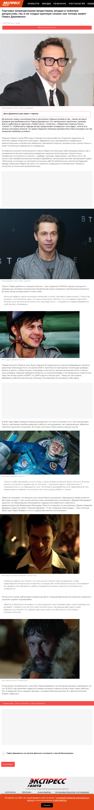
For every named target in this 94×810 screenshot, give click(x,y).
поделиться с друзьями (48, 27)
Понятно (47, 805)
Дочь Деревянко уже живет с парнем (21, 114)
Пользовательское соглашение (72, 792)
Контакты (10, 792)
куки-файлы (44, 792)
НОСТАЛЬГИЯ (77, 3)
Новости (34, 3)
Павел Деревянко (37, 703)
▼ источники (7, 764)
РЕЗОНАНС (60, 3)
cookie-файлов (59, 800)
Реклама (26, 792)
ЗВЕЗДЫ (46, 3)
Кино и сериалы (22, 703)
